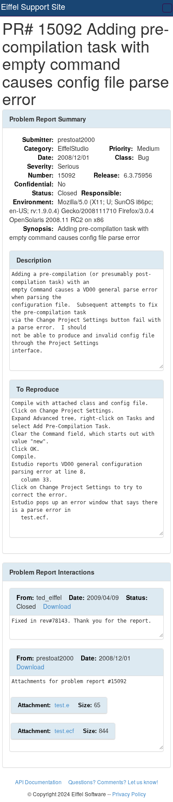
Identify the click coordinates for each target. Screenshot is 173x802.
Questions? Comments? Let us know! (113, 782)
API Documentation (39, 782)
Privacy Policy (129, 794)
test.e (62, 705)
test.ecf (64, 731)
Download (57, 606)
